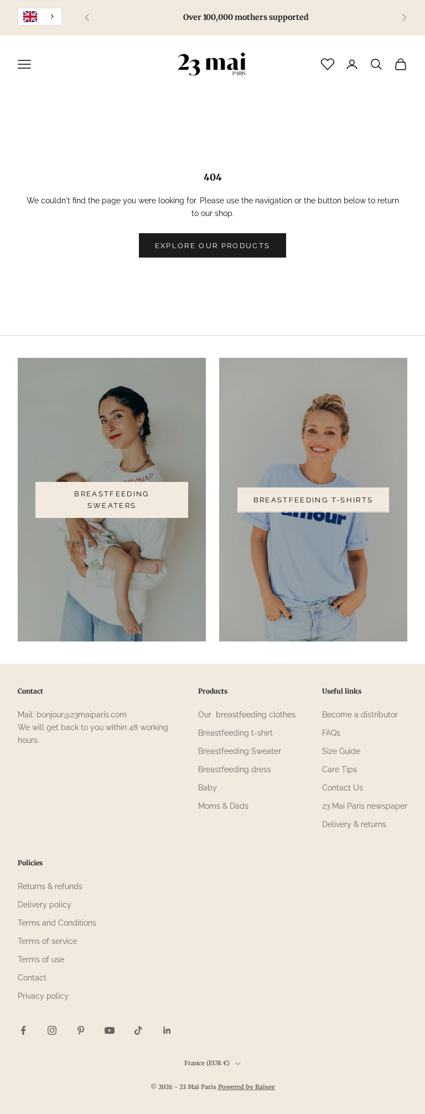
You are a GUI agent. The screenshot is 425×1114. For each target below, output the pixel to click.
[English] (39, 16)
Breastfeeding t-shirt (235, 732)
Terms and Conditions (57, 922)
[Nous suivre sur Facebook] (23, 1030)
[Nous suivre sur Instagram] (52, 1030)
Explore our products (213, 246)
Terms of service (47, 941)
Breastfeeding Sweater (239, 751)
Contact (32, 977)
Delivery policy (44, 904)
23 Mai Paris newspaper (364, 806)
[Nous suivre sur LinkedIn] (167, 1030)
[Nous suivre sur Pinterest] (80, 1030)
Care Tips (339, 769)
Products (212, 691)
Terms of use (41, 959)
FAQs (331, 732)
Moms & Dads (223, 806)
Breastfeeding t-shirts (313, 500)
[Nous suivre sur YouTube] (109, 1030)
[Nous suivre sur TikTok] (138, 1030)
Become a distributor (360, 714)
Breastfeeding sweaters (111, 500)
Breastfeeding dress (234, 769)
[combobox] (40, 16)
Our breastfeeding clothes (247, 714)
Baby (207, 787)
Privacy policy (43, 996)
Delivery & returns (354, 824)
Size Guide (341, 751)
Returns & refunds (50, 886)
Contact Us (342, 787)
